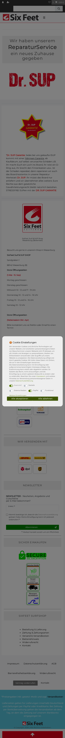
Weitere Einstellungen (17, 395)
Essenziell (18, 385)
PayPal (35, 390)
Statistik (31, 385)
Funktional (49, 390)
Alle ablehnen (45, 398)
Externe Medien (20, 390)
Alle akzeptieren (19, 398)
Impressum (40, 376)
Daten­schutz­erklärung (24, 381)
